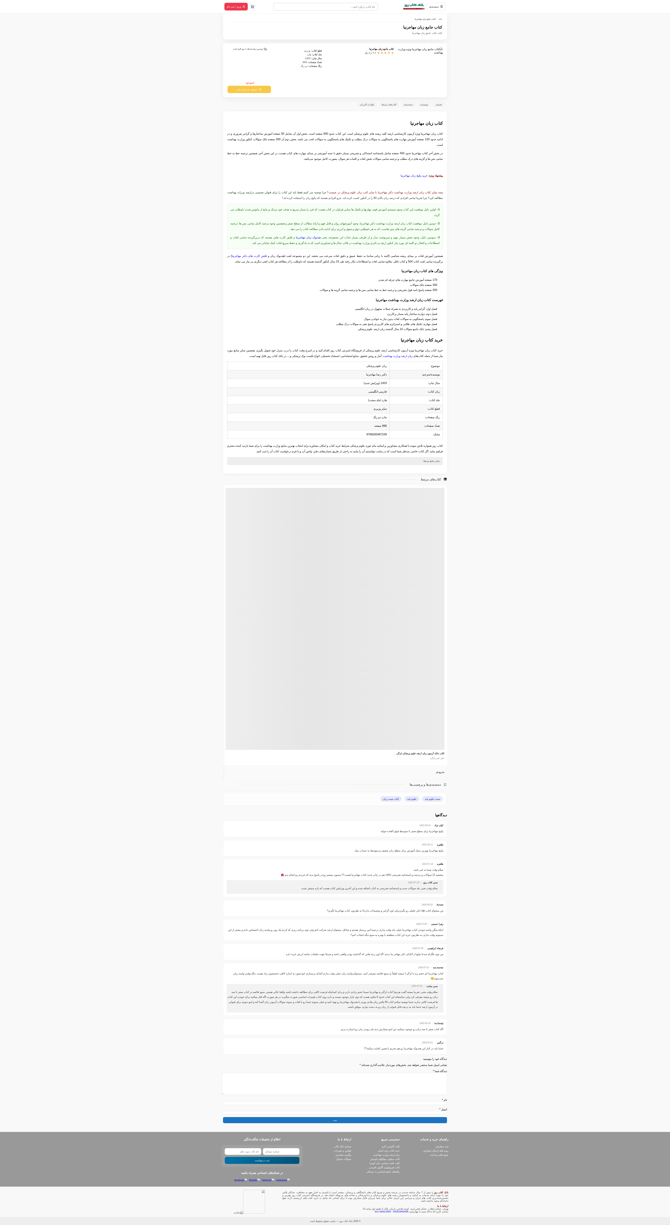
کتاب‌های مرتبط (389, 104)
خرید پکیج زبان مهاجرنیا (414, 175)
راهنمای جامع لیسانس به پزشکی (383, 1171)
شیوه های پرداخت (439, 1154)
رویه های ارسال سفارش (435, 1150)
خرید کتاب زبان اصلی (389, 1150)
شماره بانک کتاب (342, 1146)
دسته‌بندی (408, 104)
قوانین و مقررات (342, 1150)
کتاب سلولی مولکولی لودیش (385, 1159)
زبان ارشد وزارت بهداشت (398, 355)
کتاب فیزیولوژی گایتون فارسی (384, 1167)
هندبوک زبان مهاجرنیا (308, 237)
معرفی (439, 104)
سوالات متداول (343, 1159)
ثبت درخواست (262, 1160)
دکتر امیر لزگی (437, 758)
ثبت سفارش (442, 1146)
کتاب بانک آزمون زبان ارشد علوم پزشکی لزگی (420, 753)
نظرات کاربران (367, 104)
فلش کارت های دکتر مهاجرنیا (249, 255)
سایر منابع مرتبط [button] (431, 461)
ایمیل (443, 1109)
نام (444, 1099)
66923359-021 (383, 1211)
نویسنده (424, 104)
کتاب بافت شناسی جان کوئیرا (384, 1163)
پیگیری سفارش (343, 1154)
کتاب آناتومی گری (390, 1146)
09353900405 (400, 1211)
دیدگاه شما (440, 1071)
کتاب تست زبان (391, 799)
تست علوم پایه (432, 799)
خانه (440, 19)
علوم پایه (411, 799)
